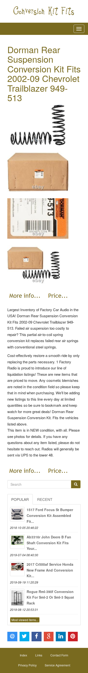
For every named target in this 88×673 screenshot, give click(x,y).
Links (38, 655)
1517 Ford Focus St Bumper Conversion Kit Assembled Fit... (50, 515)
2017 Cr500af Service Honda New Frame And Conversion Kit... (50, 570)
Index (23, 655)
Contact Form (59, 655)
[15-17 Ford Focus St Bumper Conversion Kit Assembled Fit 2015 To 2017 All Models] (17, 514)
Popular (20, 499)
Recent (44, 499)
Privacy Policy (27, 665)
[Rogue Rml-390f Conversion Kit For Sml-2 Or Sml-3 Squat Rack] (17, 596)
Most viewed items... (24, 620)
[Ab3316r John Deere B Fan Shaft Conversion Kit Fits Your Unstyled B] (17, 541)
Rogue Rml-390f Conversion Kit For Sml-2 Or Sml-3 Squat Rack (50, 597)
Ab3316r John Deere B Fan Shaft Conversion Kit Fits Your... (49, 542)
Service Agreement (57, 665)
